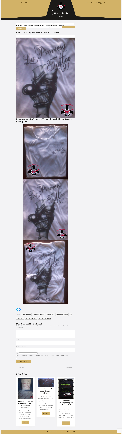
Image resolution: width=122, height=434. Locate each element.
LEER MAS (26, 423)
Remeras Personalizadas (45, 318)
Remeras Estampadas (43, 27)
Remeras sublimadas (56, 27)
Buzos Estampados (26, 314)
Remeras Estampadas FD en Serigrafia (26, 24)
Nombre (18, 339)
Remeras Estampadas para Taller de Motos (66, 403)
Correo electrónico (21, 346)
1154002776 (24, 3)
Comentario (19, 327)
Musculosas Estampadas (30, 27)
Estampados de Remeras (62, 314)
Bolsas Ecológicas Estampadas (61, 24)
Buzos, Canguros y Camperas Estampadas (34, 25)
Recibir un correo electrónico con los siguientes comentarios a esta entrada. (37, 357)
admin (20, 36)
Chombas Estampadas (51, 25)
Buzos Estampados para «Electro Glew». (46, 391)
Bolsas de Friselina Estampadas (44, 24)
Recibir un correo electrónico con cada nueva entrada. (31, 359)
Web (17, 353)
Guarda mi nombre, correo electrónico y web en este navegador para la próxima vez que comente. (42, 355)
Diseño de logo (50, 314)
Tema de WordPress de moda (54, 431)
